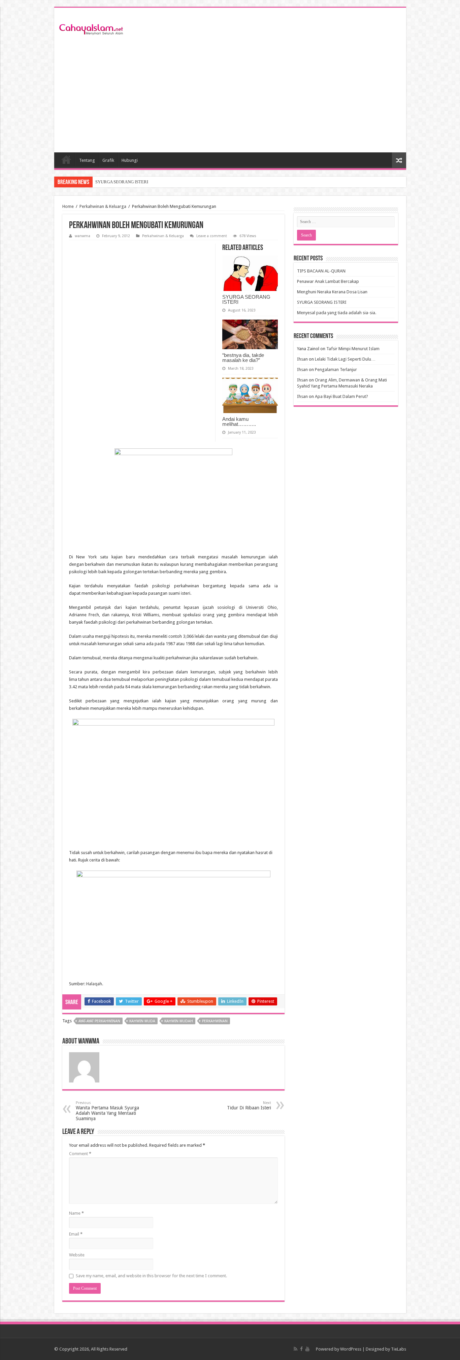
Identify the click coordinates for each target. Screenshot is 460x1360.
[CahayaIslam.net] (91, 28)
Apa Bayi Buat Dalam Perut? (341, 396)
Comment (80, 1153)
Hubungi (130, 160)
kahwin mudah (178, 1021)
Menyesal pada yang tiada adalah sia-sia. (336, 312)
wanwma (82, 236)
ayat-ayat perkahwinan (99, 1021)
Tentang (87, 160)
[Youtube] (307, 1349)
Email (76, 1234)
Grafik (108, 160)
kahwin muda (142, 1021)
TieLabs (398, 1349)
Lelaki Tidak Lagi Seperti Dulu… (345, 359)
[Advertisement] (230, 95)
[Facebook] (301, 1349)
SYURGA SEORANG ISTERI (121, 181)
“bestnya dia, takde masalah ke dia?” (243, 357)
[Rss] (295, 1349)
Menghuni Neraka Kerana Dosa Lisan (332, 291)
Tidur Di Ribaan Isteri (249, 1105)
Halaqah (94, 983)
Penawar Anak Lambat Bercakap (328, 281)
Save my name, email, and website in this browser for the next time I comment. (151, 1275)
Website (77, 1254)
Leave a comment (211, 236)
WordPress (350, 1349)
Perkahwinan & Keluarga (102, 206)
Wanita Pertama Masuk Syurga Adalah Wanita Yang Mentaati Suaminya (107, 1111)
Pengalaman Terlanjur (336, 369)
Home (66, 159)
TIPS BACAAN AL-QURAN (321, 270)
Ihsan (302, 359)
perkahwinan (215, 1021)
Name (76, 1213)
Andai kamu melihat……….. (239, 421)
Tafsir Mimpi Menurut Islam (353, 348)
